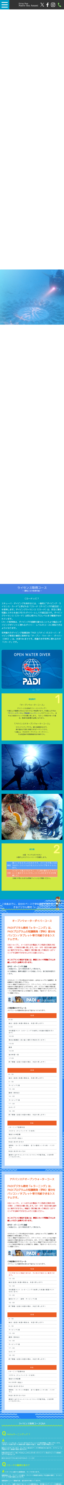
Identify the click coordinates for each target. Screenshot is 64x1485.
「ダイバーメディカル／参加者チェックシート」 (24, 713)
